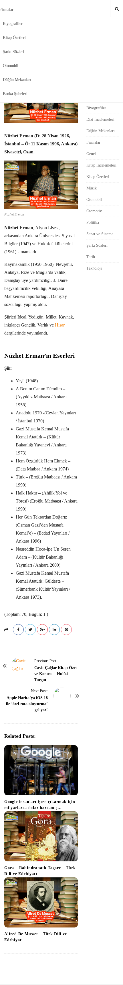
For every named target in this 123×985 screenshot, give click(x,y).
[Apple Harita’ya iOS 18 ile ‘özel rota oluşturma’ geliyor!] (62, 695)
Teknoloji (94, 268)
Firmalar (93, 142)
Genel (91, 154)
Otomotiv (94, 211)
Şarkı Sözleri (13, 52)
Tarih (90, 257)
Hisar (60, 325)
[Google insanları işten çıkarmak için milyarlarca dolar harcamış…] (41, 770)
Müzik (91, 188)
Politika (92, 222)
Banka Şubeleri (15, 94)
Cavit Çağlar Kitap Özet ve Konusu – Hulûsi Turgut (55, 674)
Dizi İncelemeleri (100, 119)
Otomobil (10, 66)
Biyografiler (13, 23)
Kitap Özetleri (14, 37)
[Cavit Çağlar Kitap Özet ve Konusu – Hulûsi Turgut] (20, 665)
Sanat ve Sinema (99, 234)
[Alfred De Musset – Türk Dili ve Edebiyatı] (41, 902)
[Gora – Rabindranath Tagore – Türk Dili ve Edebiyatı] (41, 836)
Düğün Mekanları (17, 80)
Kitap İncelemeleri (101, 165)
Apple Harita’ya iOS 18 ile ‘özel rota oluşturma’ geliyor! (27, 704)
